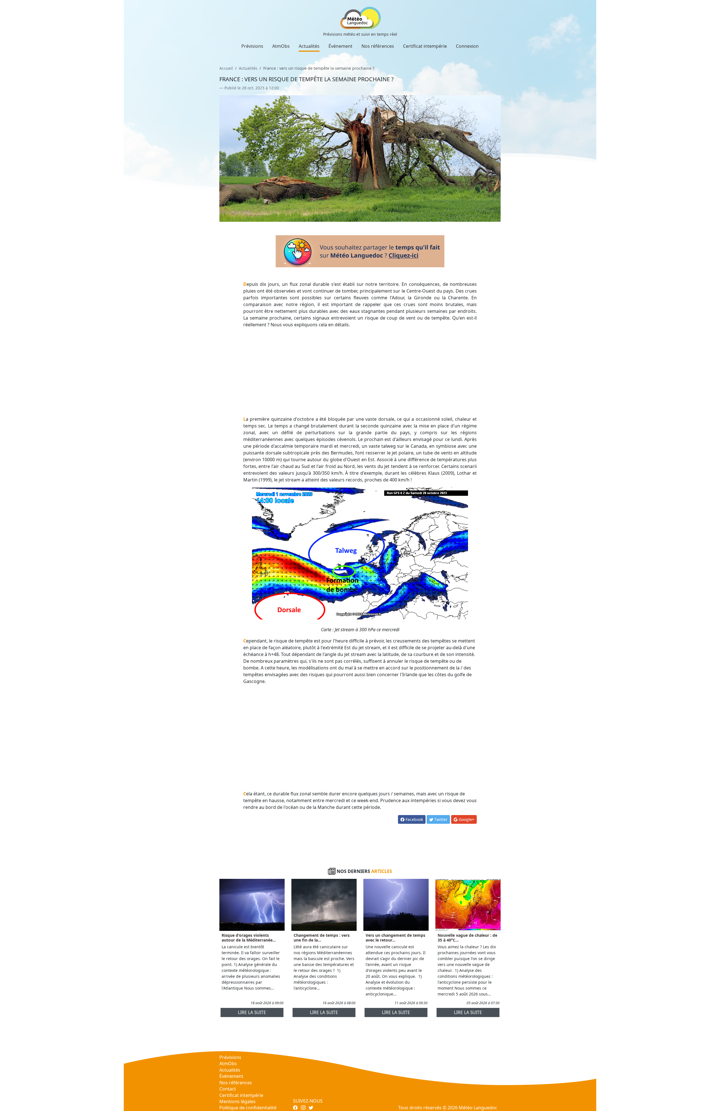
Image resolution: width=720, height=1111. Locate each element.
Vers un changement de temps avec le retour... (395, 938)
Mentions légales (237, 1101)
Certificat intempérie (425, 46)
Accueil (226, 68)
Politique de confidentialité (247, 1108)
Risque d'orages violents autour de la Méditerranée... (249, 938)
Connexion (467, 46)
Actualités (309, 46)
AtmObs (281, 46)
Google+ (466, 819)
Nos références (377, 46)
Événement (340, 46)
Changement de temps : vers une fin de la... (322, 938)
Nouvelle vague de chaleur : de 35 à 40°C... (467, 938)
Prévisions (252, 46)
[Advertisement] (360, 371)
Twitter (440, 819)
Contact (227, 1089)
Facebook (413, 819)
